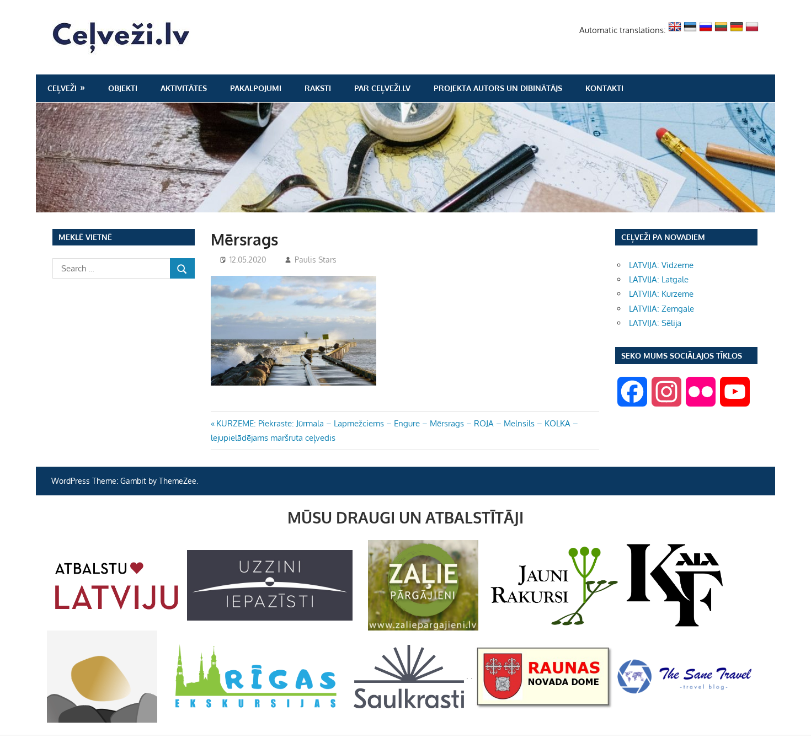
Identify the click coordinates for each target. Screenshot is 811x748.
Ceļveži (62, 88)
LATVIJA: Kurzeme (661, 293)
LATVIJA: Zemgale (661, 308)
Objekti (122, 88)
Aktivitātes (184, 88)
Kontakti (604, 88)
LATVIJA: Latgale (659, 279)
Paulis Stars (316, 259)
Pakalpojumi (255, 88)
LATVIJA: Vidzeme (661, 265)
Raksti (318, 88)
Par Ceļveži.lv (382, 88)
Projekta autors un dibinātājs (498, 88)
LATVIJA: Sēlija (655, 323)
